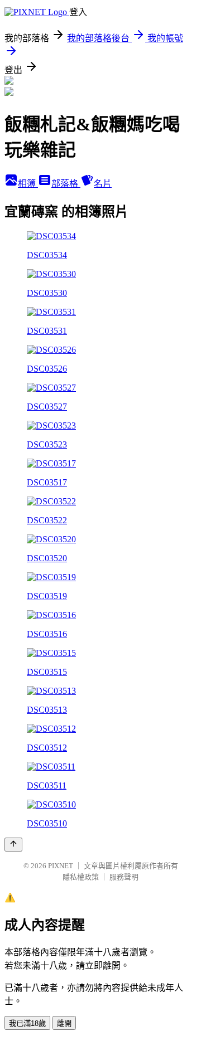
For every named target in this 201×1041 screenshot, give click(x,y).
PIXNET (60, 866)
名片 (103, 183)
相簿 (28, 183)
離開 (64, 1023)
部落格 (65, 183)
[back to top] (13, 845)
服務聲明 (123, 877)
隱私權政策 (81, 877)
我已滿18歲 (27, 1023)
